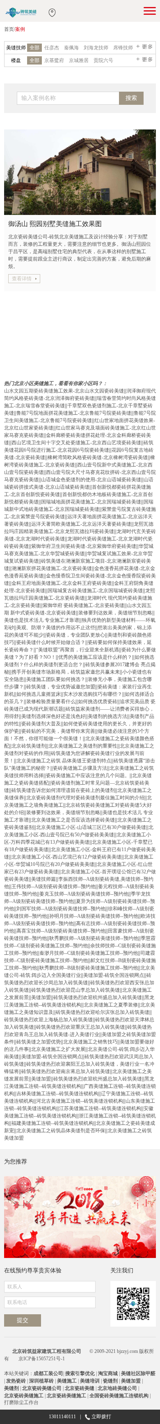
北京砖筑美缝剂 (28, 746)
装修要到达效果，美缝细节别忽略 (115, 613)
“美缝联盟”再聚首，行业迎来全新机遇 (77, 650)
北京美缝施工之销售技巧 (90, 1042)
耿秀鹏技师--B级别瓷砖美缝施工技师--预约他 (88, 968)
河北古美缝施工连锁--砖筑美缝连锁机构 (79, 1101)
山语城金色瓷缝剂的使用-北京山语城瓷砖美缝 (91, 479)
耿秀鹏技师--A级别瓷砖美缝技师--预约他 (93, 938)
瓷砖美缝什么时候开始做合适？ (50, 642)
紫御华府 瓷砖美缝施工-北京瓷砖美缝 (83, 605)
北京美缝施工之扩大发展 (58, 1049)
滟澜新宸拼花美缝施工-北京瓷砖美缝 (51, 568)
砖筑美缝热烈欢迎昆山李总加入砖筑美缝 (75, 990)
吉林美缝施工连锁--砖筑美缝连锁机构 (57, 1093)
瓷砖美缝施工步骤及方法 (80, 768)
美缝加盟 (41, 997)
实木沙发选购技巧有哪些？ (92, 694)
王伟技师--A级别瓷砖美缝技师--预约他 (53, 886)
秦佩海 (71, 48)
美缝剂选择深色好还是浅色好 (53, 716)
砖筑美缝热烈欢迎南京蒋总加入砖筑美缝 (65, 1071)
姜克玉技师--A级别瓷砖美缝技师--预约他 (83, 894)
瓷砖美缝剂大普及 (41, 724)
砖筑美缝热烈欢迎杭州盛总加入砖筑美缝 (97, 997)
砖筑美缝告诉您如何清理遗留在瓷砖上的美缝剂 (63, 790)
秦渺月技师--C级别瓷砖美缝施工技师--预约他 (88, 953)
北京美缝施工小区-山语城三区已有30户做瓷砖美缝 (91, 827)
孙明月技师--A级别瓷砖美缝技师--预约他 (93, 916)
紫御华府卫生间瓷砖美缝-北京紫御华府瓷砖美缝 (83, 546)
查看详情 (22, 279)
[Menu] (150, 10)
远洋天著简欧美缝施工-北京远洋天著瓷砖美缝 (81, 524)
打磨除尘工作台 (21, 1400)
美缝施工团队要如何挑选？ (55, 679)
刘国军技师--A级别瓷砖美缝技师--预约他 (60, 909)
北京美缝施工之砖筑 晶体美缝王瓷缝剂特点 (63, 761)
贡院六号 (103, 60)
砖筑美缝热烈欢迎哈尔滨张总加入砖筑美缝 (102, 1012)
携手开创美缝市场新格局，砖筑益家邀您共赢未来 (65, 672)
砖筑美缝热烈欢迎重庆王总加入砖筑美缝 (80, 1027)
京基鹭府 (54, 60)
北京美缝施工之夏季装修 (111, 1005)
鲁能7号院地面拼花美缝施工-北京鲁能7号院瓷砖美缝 (73, 413)
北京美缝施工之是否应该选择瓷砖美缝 (73, 820)
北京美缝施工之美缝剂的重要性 (82, 746)
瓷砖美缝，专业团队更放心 (75, 635)
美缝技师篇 (43, 879)
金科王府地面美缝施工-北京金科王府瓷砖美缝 (61, 583)
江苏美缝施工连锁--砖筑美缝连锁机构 (100, 1108)
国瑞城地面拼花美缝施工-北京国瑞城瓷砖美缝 (91, 502)
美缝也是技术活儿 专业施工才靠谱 (41, 620)
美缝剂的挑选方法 (107, 716)
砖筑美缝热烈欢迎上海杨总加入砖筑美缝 (48, 1019)
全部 (34, 48)
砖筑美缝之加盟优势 (38, 1042)
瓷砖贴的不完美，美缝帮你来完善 (58, 731)
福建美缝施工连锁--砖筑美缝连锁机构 (52, 1123)
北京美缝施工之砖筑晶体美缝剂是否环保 (60, 1130)
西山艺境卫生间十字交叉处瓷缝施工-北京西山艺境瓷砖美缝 (76, 442)
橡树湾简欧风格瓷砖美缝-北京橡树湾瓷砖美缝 (98, 457)
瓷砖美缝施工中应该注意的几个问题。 (88, 775)
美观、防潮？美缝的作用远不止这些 (55, 627)
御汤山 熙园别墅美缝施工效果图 (55, 223)
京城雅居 (79, 60)
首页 (9, 29)
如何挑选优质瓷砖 (97, 701)
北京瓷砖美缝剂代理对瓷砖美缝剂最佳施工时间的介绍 (85, 798)
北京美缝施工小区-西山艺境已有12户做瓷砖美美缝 (66, 857)
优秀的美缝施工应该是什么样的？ (95, 657)
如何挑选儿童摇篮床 (38, 694)
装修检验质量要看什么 (50, 701)
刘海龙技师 (96, 48)
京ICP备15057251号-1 (41, 1359)
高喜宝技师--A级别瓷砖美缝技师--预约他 (60, 931)
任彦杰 (51, 48)
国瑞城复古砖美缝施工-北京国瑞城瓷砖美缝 (95, 590)
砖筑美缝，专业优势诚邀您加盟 (60, 687)
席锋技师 (123, 48)
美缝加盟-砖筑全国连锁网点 (113, 975)
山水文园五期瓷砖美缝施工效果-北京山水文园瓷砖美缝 (64, 391)
